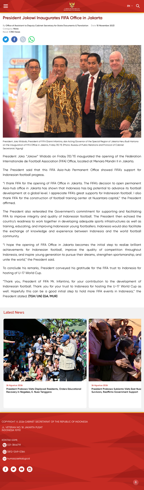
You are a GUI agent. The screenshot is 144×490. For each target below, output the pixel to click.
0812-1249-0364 (15, 451)
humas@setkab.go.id (18, 458)
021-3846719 (13, 444)
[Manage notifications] (136, 482)
